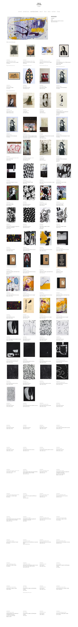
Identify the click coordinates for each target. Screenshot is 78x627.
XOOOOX (54, 16)
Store (58, 11)
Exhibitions (26, 11)
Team (45, 11)
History (54, 11)
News (49, 11)
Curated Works (34, 11)
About (41, 11)
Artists (20, 11)
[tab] (10, 42)
